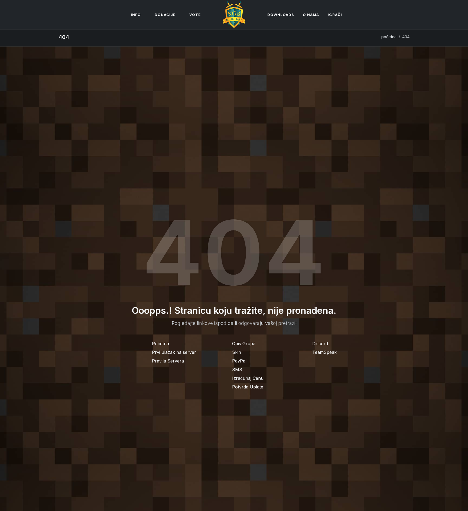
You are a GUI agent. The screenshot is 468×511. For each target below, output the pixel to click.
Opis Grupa (243, 343)
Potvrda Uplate (247, 387)
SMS (237, 369)
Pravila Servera (168, 361)
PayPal (239, 361)
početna (388, 36)
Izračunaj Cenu (248, 378)
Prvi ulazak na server (174, 352)
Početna (160, 343)
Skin (236, 352)
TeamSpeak (324, 352)
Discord (320, 343)
